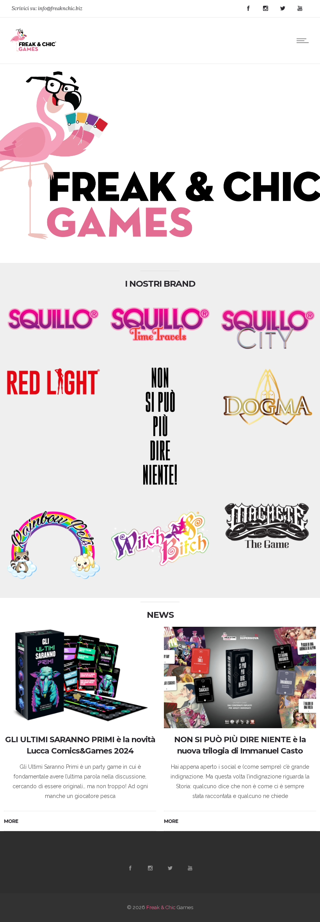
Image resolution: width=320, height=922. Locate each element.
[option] (80, 729)
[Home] (34, 54)
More (11, 821)
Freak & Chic (161, 907)
